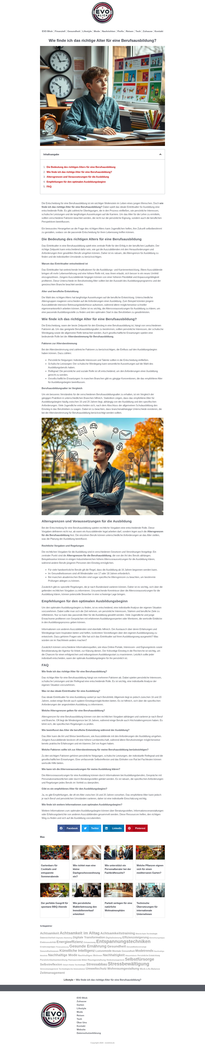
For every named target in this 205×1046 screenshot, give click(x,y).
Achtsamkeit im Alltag (80, 933)
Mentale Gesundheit (123, 951)
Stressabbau (96, 964)
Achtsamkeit (49, 933)
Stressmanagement (49, 969)
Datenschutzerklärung (89, 1033)
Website (81, 1029)
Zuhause (147, 31)
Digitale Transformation (89, 937)
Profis (120, 31)
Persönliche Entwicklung (148, 955)
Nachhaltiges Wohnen (90, 955)
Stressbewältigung (128, 963)
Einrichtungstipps (157, 938)
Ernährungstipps (47, 947)
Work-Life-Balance (150, 969)
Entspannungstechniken (123, 941)
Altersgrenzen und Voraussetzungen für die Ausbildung (78, 176)
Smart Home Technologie (74, 965)
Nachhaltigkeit (114, 955)
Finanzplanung (62, 947)
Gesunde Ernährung (88, 946)
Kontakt (159, 31)
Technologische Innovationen (72, 969)
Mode (97, 31)
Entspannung (90, 942)
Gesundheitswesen (49, 951)
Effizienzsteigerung (135, 937)
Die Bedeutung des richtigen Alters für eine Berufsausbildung (81, 167)
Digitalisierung (114, 937)
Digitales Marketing (64, 938)
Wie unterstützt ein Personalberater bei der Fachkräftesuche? (118, 869)
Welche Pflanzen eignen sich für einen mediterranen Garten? (150, 869)
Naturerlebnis (131, 955)
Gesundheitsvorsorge (136, 947)
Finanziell (60, 31)
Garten (80, 1005)
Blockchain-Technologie (146, 934)
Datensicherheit (47, 938)
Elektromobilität (48, 942)
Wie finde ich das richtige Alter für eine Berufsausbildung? (79, 172)
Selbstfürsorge (139, 959)
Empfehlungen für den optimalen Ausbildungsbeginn (76, 181)
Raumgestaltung (97, 960)
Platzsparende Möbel (77, 960)
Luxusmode (103, 950)
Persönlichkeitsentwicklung (53, 960)
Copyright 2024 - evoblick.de (102, 1043)
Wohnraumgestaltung (123, 968)
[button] (160, 154)
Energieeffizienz (70, 942)
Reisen (129, 31)
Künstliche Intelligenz (77, 951)
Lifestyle (87, 31)
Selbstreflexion (51, 964)
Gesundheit (73, 31)
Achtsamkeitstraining (117, 933)
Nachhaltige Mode (62, 955)
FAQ (49, 186)
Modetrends (144, 950)
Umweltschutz (96, 968)
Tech (138, 31)
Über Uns (82, 1022)
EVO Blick (47, 31)
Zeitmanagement (52, 972)
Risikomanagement (115, 960)
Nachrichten (108, 31)
